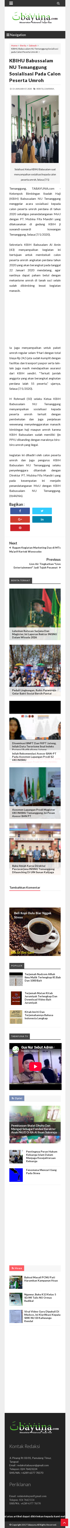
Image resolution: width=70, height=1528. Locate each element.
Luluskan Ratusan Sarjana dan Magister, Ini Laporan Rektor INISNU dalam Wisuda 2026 (34, 634)
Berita (23, 45)
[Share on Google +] (20, 519)
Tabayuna (32, 1524)
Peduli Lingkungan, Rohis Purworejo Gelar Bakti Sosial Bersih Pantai (34, 692)
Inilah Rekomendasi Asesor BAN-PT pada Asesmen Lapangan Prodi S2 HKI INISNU (34, 756)
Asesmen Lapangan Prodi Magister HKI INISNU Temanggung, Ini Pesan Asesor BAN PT (33, 813)
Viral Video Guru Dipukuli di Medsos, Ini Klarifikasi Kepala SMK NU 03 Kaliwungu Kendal (42, 1316)
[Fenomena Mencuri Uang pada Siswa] (16, 1180)
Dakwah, (49, 88)
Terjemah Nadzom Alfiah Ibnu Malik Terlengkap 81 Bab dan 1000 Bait (43, 977)
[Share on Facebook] (20, 511)
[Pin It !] (20, 527)
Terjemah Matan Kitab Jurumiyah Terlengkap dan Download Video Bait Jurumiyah (41, 997)
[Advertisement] (35, 321)
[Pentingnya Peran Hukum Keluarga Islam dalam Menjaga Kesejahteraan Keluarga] (16, 1162)
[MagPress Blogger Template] (35, 18)
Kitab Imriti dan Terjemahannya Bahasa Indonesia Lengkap (39, 1015)
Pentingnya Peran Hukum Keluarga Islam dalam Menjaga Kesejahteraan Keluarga (41, 1156)
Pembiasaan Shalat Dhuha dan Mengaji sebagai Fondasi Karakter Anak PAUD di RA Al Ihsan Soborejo (34, 1129)
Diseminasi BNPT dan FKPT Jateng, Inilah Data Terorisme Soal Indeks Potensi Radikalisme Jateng (34, 746)
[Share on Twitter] (42, 511)
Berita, (40, 88)
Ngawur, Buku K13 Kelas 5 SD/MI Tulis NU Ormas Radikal (40, 1297)
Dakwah (33, 45)
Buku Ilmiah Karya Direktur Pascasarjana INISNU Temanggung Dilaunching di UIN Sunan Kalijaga (33, 869)
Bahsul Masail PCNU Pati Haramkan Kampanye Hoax (41, 1279)
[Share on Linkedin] (42, 519)
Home (14, 45)
